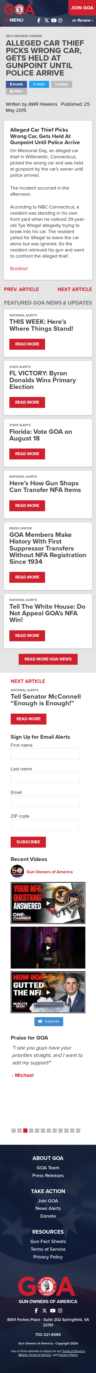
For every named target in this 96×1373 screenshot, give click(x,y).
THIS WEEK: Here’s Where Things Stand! (41, 325)
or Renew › (82, 20)
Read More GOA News (48, 659)
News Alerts (48, 1208)
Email (63, 84)
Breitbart (19, 269)
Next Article (75, 289)
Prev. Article (21, 289)
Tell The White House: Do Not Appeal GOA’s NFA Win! (47, 613)
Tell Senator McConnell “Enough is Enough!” (46, 700)
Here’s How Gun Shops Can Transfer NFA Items (45, 486)
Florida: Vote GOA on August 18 (40, 435)
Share (17, 84)
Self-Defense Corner (24, 36)
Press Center (20, 528)
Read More (27, 344)
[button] (13, 1130)
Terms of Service (48, 1249)
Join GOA (82, 8)
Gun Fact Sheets (48, 1241)
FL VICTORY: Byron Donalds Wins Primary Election (42, 380)
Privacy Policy (48, 1257)
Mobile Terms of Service (34, 1355)
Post (40, 84)
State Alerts (20, 367)
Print (18, 91)
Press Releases (48, 1175)
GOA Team (48, 1168)
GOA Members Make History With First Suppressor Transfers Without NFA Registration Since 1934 (47, 548)
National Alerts (23, 315)
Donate (48, 1216)
